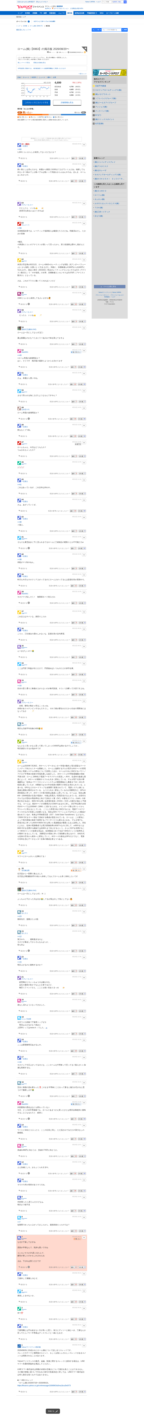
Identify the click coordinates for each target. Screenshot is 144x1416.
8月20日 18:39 (76, 931)
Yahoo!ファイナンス (104, 292)
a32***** (24, 444)
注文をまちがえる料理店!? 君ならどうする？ (32, 2)
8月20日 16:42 (76, 999)
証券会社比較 (79, 13)
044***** (24, 392)
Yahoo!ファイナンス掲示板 (31, 1347)
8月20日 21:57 (76, 723)
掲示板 (69, 13)
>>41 (19, 485)
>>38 (19, 522)
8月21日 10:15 (76, 574)
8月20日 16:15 (76, 1082)
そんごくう (25, 225)
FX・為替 (43, 13)
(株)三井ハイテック (102, 212)
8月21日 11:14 (76, 499)
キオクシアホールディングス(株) (108, 90)
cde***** (24, 613)
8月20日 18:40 (76, 911)
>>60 (19, 149)
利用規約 (107, 297)
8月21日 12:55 (76, 442)
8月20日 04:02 (76, 1345)
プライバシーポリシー (102, 295)
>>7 (18, 1222)
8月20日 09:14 (76, 1325)
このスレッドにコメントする (36, 102)
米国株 (35, 13)
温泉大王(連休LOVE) (29, 329)
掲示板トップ (21, 17)
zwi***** (24, 725)
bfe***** (24, 261)
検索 (125, 1)
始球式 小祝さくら (118, 2)
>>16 (19, 686)
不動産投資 (91, 13)
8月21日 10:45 (76, 516)
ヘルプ (98, 2)
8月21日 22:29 (76, 292)
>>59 (19, 228)
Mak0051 (25, 352)
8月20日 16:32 (76, 1017)
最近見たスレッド (22, 30)
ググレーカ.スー (27, 205)
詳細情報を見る (67, 102)
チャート (26, 77)
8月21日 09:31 (76, 645)
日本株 (27, 13)
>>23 (19, 916)
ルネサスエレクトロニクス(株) (106, 203)
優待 (49, 77)
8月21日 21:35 (76, 310)
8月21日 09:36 (76, 611)
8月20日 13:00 (76, 1162)
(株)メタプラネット (103, 94)
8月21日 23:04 (76, 259)
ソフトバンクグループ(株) (105, 98)
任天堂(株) (99, 123)
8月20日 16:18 (76, 1039)
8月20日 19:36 (76, 868)
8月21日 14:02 (76, 407)
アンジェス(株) (101, 107)
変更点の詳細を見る (40, 62)
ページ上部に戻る (109, 286)
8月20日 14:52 (76, 1124)
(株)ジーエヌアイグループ (105, 103)
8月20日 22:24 (76, 700)
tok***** (24, 682)
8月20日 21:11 (76, 740)
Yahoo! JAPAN (90, 2)
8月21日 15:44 (76, 390)
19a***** (24, 742)
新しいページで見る (24, 62)
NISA (102, 13)
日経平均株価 (100, 86)
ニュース (61, 13)
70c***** (24, 1219)
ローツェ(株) (99, 195)
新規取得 (60, 6)
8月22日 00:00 (76, 164)
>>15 (19, 962)
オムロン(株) (99, 199)
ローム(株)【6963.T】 (36, 26)
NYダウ (98, 115)
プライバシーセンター (117, 295)
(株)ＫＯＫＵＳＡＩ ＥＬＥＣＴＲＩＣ (110, 179)
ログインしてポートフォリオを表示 (44, 21)
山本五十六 (25, 409)
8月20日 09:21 (76, 1290)
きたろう (25, 913)
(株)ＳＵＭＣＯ (100, 191)
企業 (54, 77)
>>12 (19, 936)
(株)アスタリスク (101, 166)
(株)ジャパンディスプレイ (104, 162)
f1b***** (24, 295)
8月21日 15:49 (76, 373)
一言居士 (25, 146)
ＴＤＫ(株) (98, 208)
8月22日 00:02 (76, 144)
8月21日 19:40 (76, 327)
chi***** (24, 464)
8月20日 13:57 (76, 1144)
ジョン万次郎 (26, 1019)
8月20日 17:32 (76, 977)
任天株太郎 (25, 870)
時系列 (34, 77)
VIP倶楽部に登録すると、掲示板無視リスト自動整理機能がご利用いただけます (42, 68)
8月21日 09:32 (76, 628)
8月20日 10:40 (76, 1196)
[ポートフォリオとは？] (28, 21)
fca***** (24, 1199)
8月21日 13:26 (76, 424)
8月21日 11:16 (76, 479)
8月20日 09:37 (76, 1236)
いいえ (82, 158)
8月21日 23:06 (76, 223)
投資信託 (52, 13)
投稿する (51, 1411)
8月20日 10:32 (76, 1216)
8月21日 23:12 (76, 202)
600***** (24, 648)
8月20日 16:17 (76, 1057)
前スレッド (83, 74)
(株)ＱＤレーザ (100, 170)
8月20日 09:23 (76, 1273)
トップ (20, 13)
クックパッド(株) (102, 111)
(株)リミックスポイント (104, 119)
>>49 (19, 355)
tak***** (24, 1239)
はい (74, 158)
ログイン (48, 8)
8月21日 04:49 (76, 680)
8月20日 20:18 (76, 760)
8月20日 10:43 (76, 1179)
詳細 (19, 77)
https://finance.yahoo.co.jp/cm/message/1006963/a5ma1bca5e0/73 (44, 1385)
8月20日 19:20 (76, 888)
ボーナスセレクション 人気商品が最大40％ (68, 8)
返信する (24, 158)
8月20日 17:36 (76, 956)
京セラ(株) (98, 216)
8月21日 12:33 (76, 462)
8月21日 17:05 (76, 350)
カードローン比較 (112, 13)
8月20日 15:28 (76, 1102)
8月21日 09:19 (76, 663)
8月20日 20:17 (76, 851)
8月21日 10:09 (76, 591)
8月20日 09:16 (76, 1307)
